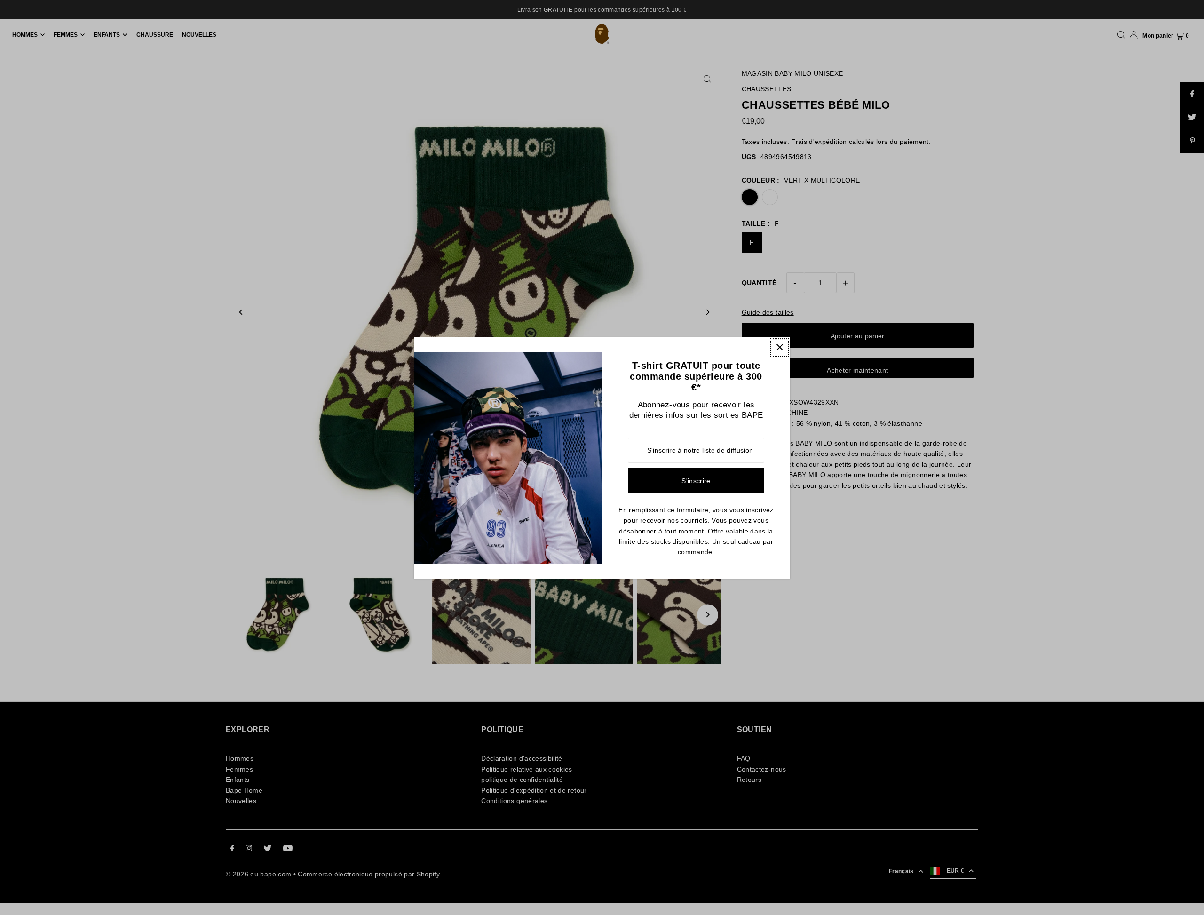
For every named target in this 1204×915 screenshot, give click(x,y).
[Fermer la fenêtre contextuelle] (779, 347)
